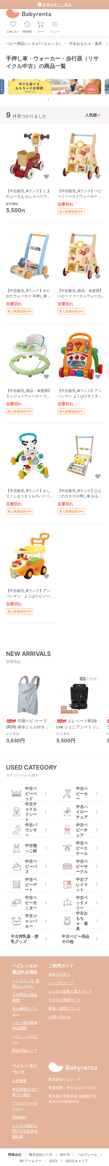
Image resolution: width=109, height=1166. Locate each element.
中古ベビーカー (82, 793)
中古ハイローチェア (82, 811)
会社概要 (19, 1080)
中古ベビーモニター (31, 902)
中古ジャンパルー (31, 921)
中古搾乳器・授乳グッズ (24, 939)
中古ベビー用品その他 (75, 939)
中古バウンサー (31, 830)
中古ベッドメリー (82, 902)
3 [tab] (60, 99)
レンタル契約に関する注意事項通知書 (25, 1131)
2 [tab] (54, 99)
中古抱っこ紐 (31, 848)
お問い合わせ (59, 1016)
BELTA (65, 1154)
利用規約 (19, 1117)
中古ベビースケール (82, 848)
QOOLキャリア (77, 1161)
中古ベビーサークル (82, 866)
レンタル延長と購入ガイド (70, 991)
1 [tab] (48, 99)
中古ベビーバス (31, 866)
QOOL (53, 1161)
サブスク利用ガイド (64, 999)
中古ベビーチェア (82, 830)
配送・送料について (64, 1008)
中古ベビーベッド (31, 793)
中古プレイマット (82, 884)
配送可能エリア (25, 1050)
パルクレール (87, 1154)
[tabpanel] (54, 86)
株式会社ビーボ (40, 1154)
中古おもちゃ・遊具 (82, 921)
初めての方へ (59, 974)
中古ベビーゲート (31, 884)
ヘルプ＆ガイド (61, 983)
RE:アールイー (30, 1161)
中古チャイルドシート (31, 812)
